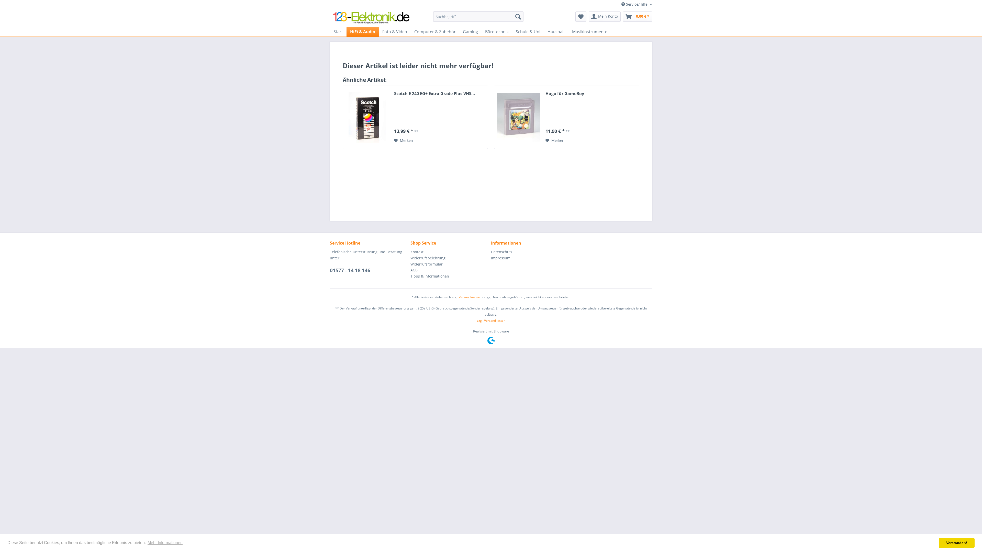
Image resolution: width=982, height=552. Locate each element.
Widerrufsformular (426, 264)
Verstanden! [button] (956, 543)
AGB (414, 270)
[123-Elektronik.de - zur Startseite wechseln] (371, 18)
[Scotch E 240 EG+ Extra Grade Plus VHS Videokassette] (367, 117)
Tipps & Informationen (429, 276)
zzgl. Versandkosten (491, 320)
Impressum (500, 258)
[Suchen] (518, 17)
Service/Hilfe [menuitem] (637, 4)
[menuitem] (478, 17)
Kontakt (416, 251)
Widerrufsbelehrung (427, 258)
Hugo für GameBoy (564, 93)
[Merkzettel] (580, 17)
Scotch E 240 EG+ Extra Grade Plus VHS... (434, 93)
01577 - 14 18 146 (350, 270)
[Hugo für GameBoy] (518, 117)
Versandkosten (469, 297)
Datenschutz (501, 251)
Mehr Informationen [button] (165, 542)
